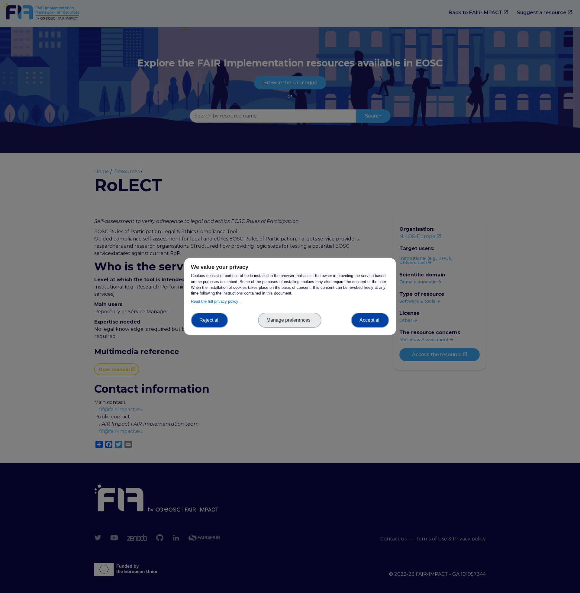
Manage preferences (289, 320)
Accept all (370, 320)
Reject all (209, 320)
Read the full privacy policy (216, 301)
